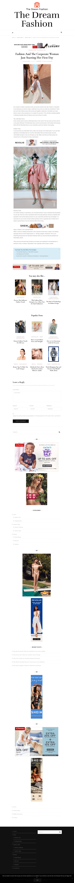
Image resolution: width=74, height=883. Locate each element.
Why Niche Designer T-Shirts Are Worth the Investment (27, 665)
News (41, 336)
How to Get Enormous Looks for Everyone (53, 342)
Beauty (16, 363)
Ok (37, 880)
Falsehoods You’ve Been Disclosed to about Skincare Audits (37, 368)
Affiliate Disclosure (17, 814)
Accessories (16, 868)
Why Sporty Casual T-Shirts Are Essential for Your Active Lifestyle (29, 651)
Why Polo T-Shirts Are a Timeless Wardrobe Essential (26, 658)
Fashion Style (41, 49)
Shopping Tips (56, 363)
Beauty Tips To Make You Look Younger (20, 368)
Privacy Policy (16, 810)
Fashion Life (34, 336)
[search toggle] (61, 32)
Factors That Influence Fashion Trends (20, 301)
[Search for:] (34, 432)
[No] (72, 878)
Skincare (39, 363)
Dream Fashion (26, 61)
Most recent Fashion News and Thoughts (37, 340)
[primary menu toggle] (13, 33)
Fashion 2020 (32, 49)
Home (15, 831)
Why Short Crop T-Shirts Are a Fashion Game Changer (26, 654)
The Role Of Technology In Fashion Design (53, 302)
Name (15, 405)
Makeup (16, 544)
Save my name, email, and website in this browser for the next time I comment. (37, 416)
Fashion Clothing (53, 298)
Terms (14, 807)
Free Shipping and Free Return (22, 253)
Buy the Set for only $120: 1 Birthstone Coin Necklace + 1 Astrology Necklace (32, 256)
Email (32, 405)
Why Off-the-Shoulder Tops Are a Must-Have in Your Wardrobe (29, 662)
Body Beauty (23, 363)
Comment (16, 389)
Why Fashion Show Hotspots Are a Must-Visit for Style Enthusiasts (37, 302)
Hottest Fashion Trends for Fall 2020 (20, 342)
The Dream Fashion (37, 19)
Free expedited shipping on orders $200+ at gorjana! (27, 251)
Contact (15, 817)
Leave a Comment (47, 61)
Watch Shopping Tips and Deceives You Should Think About (53, 368)
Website (49, 405)
